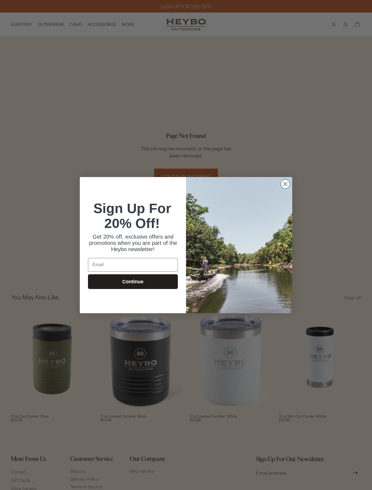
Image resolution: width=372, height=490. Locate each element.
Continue (133, 281)
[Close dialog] (285, 184)
